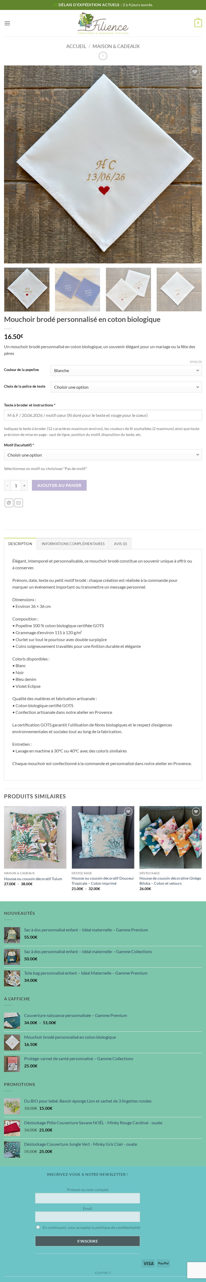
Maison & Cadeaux (116, 46)
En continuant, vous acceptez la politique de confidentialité (91, 1227)
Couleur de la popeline (21, 370)
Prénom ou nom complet (87, 1189)
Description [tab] (20, 544)
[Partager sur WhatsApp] (9, 502)
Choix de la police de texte (24, 386)
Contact (103, 1273)
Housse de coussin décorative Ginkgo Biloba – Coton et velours (170, 881)
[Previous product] (103, 56)
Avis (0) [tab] (120, 544)
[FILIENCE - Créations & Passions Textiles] (103, 23)
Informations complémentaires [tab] (73, 544)
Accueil (76, 46)
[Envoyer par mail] (18, 502)
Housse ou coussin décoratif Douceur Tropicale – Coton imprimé (103, 881)
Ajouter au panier (59, 485)
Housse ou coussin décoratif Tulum (33, 878)
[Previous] (4, 853)
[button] (7, 23)
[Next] (194, 290)
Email (87, 1208)
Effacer (196, 361)
